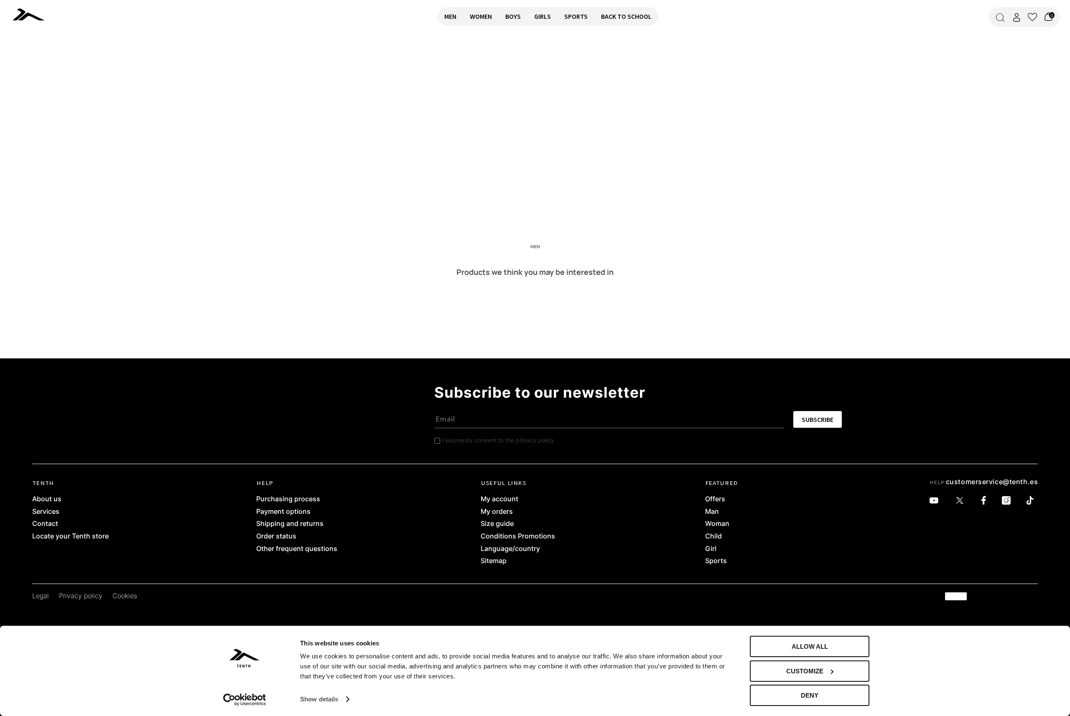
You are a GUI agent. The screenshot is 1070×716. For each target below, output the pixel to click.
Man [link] (712, 511)
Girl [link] (710, 549)
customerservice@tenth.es (992, 481)
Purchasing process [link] (288, 499)
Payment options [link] (283, 511)
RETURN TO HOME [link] (30, 61)
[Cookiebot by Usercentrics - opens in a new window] (244, 699)
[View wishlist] (1032, 17)
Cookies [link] (124, 596)
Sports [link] (716, 561)
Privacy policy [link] (80, 596)
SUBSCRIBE (817, 419)
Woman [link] (717, 524)
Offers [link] (715, 499)
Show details (319, 699)
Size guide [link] (497, 524)
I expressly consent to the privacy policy (498, 440)
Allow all (810, 646)
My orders (497, 511)
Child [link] (713, 536)
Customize (804, 671)
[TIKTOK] (1032, 500)
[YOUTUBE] (936, 500)
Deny (809, 695)
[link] (53, 14)
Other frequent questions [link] (296, 549)
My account (499, 499)
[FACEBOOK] (985, 500)
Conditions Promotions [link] (518, 536)
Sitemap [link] (494, 561)
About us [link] (46, 499)
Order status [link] (276, 536)
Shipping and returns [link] (290, 524)
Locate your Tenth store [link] (70, 536)
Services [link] (45, 511)
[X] (962, 500)
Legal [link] (40, 596)
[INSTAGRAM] (1008, 500)
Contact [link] (45, 524)
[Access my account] (1016, 17)
